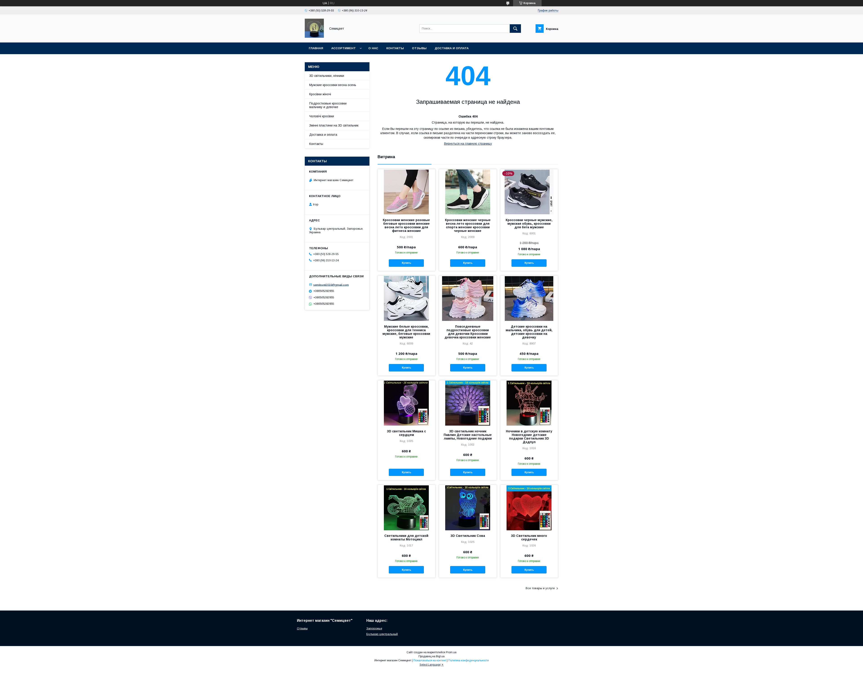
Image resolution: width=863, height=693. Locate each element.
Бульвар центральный (382, 634)
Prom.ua (451, 652)
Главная (316, 48)
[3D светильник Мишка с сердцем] (406, 402)
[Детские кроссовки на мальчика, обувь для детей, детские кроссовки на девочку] (529, 298)
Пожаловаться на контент (429, 660)
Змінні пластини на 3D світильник (333, 125)
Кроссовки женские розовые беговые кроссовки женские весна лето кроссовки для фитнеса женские (406, 225)
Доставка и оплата (452, 48)
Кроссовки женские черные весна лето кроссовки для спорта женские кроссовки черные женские (468, 225)
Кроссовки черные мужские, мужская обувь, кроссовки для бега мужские (529, 223)
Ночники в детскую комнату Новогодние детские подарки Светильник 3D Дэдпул (529, 436)
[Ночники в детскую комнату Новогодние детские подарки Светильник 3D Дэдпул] (529, 402)
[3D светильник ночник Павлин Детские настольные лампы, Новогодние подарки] (467, 402)
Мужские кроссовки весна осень (332, 85)
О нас (373, 48)
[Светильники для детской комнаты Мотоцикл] (406, 507)
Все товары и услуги (540, 588)
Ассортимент (343, 48)
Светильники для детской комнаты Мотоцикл (406, 537)
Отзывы (419, 48)
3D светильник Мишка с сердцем (406, 433)
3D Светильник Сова (468, 536)
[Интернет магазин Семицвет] (314, 36)
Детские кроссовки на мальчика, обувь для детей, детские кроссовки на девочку (529, 332)
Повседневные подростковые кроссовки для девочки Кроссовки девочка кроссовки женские (468, 332)
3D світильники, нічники (326, 76)
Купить (406, 262)
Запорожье (374, 628)
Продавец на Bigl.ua (431, 656)
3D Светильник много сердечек (529, 537)
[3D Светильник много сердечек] (529, 507)
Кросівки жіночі (320, 94)
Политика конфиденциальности (468, 660)
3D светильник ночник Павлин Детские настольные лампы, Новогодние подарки (468, 434)
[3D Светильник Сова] (467, 507)
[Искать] (515, 28)
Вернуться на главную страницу (468, 143)
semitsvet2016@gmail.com (331, 284)
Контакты (395, 48)
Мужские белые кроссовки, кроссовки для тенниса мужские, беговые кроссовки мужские (406, 332)
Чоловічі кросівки (321, 116)
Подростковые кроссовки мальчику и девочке (328, 105)
